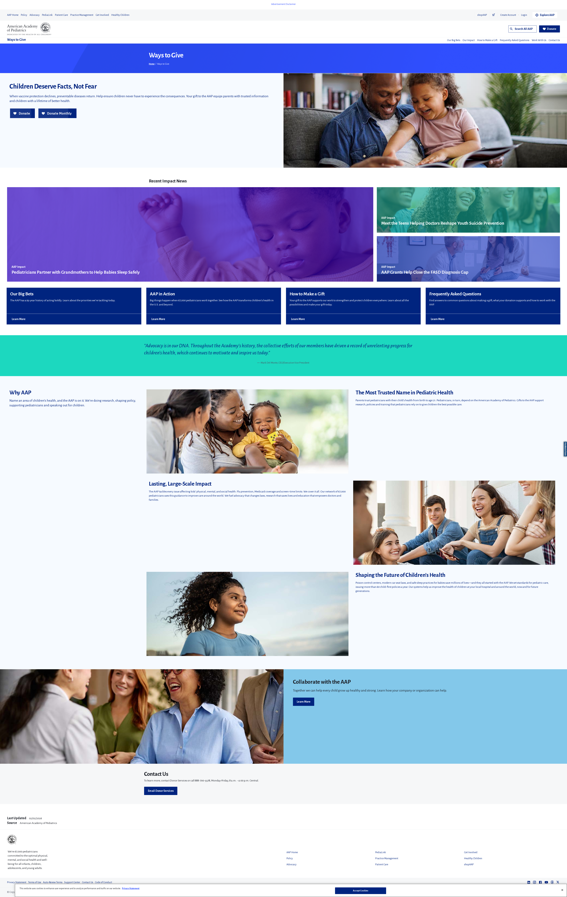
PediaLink (47, 15)
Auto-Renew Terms (52, 882)
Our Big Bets (453, 40)
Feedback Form (565, 449)
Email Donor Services (161, 790)
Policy (24, 15)
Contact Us (554, 40)
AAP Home (12, 15)
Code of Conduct (103, 882)
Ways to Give (16, 39)
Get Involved (102, 15)
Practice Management (81, 15)
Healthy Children (120, 15)
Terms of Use (34, 882)
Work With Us (539, 40)
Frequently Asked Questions (514, 40)
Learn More (19, 319)
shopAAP (482, 15)
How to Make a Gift (487, 40)
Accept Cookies (360, 890)
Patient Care (61, 15)
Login (524, 15)
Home (152, 64)
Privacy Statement (16, 882)
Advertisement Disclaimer (283, 4)
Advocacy (35, 15)
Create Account (508, 15)
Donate (551, 28)
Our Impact (469, 40)
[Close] (562, 890)
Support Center (72, 882)
